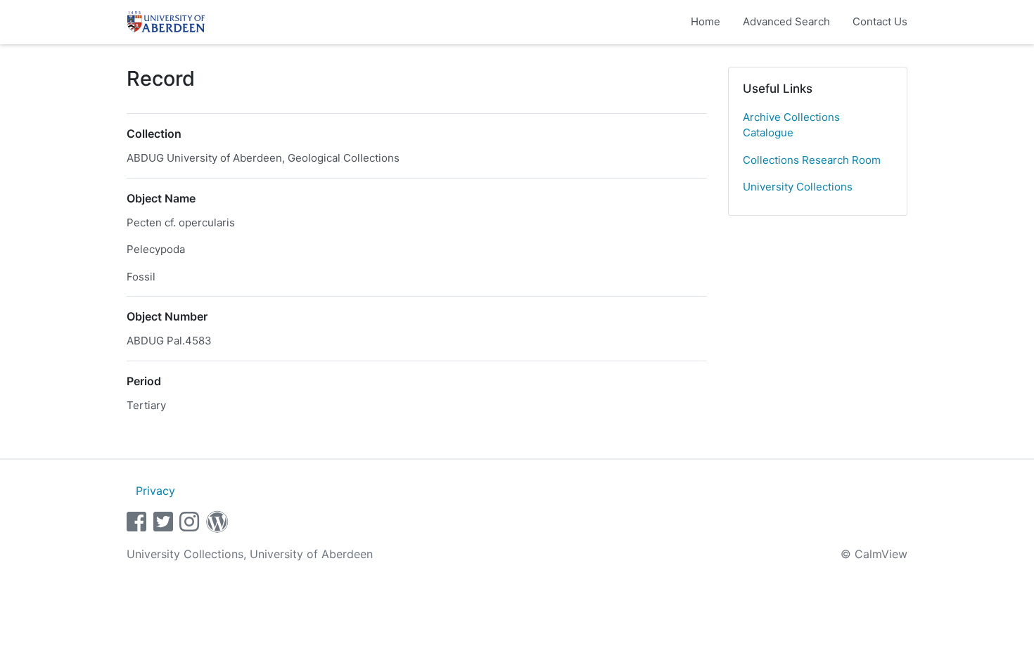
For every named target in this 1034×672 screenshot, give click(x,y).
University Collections (798, 186)
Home (705, 21)
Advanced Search (786, 21)
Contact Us (880, 21)
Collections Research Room (812, 160)
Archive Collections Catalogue (791, 125)
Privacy (155, 491)
